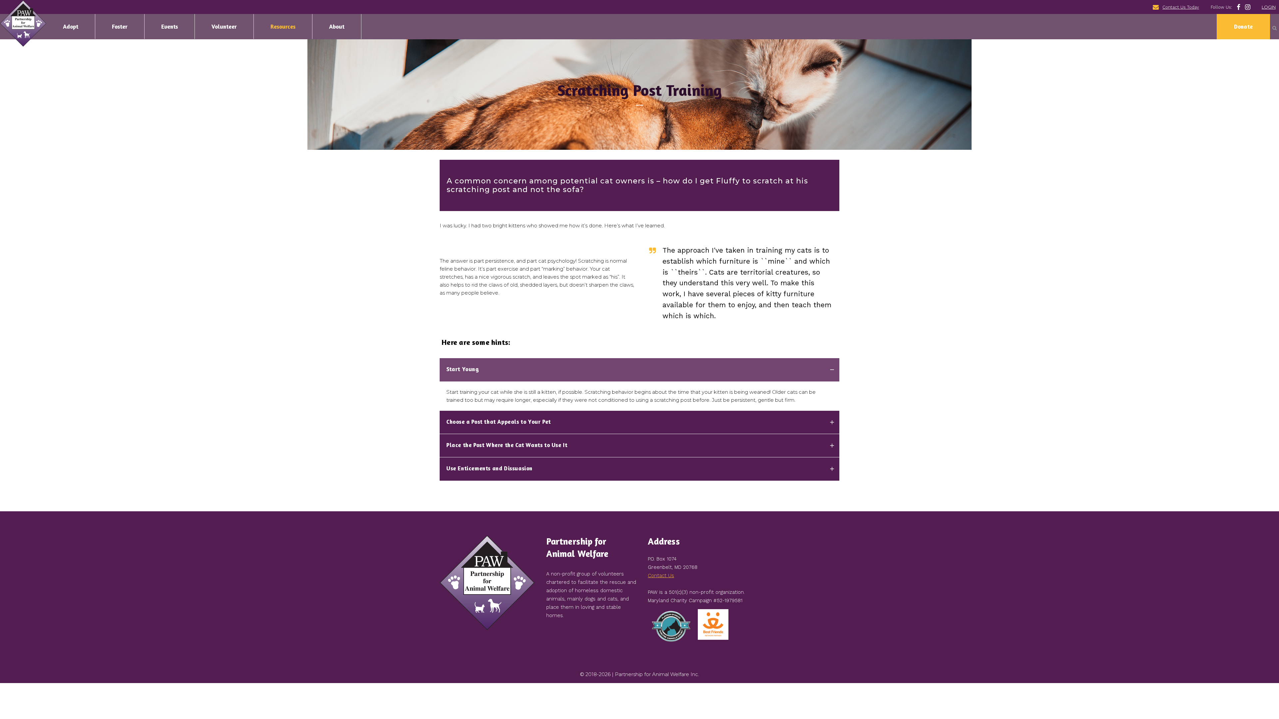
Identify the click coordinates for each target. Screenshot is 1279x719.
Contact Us (661, 576)
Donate (1243, 26)
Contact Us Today (1180, 7)
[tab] (639, 369)
